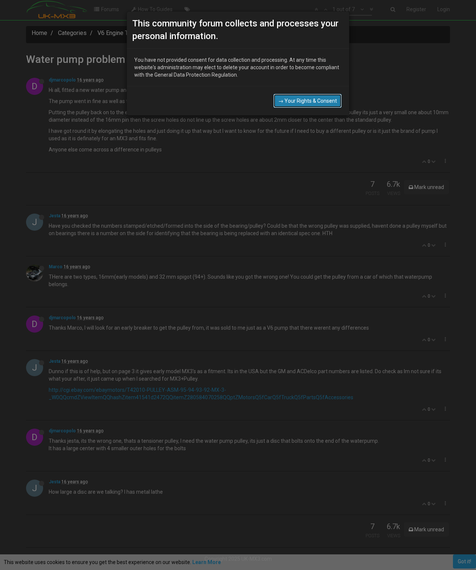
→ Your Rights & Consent (307, 101)
